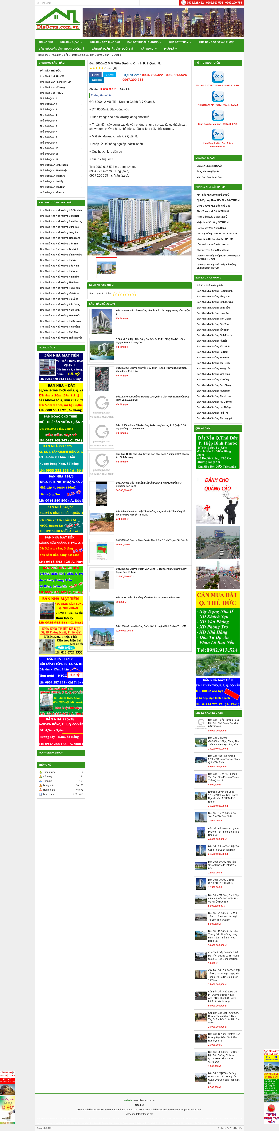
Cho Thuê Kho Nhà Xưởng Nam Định (60, 310)
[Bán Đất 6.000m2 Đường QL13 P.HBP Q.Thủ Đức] (201, 889)
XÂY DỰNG (147, 49)
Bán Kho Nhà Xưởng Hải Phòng (214, 407)
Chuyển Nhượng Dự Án (209, 166)
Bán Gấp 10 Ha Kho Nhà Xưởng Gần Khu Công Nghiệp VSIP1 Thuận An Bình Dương (152, 456)
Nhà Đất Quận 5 (48, 120)
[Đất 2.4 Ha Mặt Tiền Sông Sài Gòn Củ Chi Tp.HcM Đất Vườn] (102, 608)
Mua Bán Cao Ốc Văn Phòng (216, 42)
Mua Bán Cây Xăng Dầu (105, 42)
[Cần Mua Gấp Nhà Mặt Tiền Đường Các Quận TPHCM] (7, 1083)
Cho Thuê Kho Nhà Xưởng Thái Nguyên (61, 337)
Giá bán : (94, 89)
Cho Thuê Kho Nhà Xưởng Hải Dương (60, 321)
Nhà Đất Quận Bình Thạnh (54, 165)
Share (96, 75)
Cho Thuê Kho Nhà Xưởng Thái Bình (59, 282)
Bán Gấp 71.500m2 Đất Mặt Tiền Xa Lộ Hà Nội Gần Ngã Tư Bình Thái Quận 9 (222, 916)
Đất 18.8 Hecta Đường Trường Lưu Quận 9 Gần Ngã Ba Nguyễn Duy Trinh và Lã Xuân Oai (152, 398)
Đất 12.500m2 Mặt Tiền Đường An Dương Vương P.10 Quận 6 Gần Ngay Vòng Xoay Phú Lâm (151, 427)
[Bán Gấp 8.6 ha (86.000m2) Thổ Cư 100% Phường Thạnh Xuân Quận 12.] (201, 783)
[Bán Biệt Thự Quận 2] (61, 428)
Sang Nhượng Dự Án (208, 171)
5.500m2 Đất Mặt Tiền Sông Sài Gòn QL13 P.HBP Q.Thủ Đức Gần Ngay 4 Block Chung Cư (150, 341)
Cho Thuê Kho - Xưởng (52, 87)
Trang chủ (46, 42)
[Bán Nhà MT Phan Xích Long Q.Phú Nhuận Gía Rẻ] (61, 610)
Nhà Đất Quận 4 (48, 115)
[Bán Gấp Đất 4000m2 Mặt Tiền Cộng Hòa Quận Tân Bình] (201, 855)
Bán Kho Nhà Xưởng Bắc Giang (214, 385)
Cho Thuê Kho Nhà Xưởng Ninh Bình (59, 276)
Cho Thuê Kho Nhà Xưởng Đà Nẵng (59, 299)
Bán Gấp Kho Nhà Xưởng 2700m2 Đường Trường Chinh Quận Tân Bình (224, 759)
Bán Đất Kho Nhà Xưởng (143, 42)
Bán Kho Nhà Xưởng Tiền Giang (214, 318)
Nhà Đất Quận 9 (48, 142)
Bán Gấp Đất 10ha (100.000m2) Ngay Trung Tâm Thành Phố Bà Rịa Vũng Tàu (223, 741)
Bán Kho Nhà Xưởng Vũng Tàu (213, 307)
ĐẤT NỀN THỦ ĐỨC (50, 70)
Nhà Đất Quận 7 (48, 131)
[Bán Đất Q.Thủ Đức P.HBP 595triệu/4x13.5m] (218, 451)
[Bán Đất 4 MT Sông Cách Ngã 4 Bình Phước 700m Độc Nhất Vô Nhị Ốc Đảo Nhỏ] (201, 904)
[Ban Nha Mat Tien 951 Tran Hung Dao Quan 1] (61, 367)
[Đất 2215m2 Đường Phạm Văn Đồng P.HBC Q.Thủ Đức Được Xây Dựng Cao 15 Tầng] (102, 580)
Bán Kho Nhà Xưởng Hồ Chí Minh (214, 291)
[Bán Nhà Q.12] (61, 458)
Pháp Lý (169, 49)
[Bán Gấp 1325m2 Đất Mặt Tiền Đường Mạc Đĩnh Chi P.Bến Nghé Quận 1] (201, 1043)
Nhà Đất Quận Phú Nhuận (53, 170)
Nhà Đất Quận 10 (49, 148)
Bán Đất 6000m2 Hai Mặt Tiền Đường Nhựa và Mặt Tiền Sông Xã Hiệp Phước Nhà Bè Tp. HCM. (150, 513)
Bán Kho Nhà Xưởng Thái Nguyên (215, 418)
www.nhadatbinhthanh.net (139, 1114)
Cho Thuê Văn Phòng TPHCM (55, 82)
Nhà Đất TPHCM (179, 42)
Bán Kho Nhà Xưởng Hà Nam (212, 352)
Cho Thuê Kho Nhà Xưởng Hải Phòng (60, 326)
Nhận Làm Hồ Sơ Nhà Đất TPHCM (215, 239)
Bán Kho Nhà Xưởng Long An (213, 313)
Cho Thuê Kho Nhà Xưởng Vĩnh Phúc (60, 293)
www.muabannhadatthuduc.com (121, 1109)
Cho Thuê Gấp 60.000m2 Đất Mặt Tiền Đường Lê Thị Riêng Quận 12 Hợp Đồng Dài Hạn (223, 955)
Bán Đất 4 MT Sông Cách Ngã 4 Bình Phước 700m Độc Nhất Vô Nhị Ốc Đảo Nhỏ (223, 898)
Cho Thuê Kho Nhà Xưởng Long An (59, 232)
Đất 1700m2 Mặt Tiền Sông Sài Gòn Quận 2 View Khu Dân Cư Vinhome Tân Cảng (148, 484)
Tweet (110, 75)
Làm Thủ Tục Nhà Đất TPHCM (213, 244)
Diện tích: (125, 89)
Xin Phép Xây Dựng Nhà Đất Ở (213, 195)
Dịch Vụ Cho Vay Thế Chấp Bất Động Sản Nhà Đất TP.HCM (216, 266)
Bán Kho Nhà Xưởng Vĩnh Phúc (213, 374)
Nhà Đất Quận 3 (48, 109)
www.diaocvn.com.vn (144, 1100)
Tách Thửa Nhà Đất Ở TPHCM (213, 211)
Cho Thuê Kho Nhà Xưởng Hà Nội (58, 260)
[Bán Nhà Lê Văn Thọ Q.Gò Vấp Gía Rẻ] (218, 692)
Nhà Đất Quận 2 (48, 104)
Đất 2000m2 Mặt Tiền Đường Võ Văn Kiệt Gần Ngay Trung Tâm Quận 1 (153, 312)
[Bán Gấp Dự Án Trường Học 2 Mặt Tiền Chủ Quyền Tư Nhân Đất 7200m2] (201, 729)
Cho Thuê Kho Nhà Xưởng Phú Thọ (59, 332)
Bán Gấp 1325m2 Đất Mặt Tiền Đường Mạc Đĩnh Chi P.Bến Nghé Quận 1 (224, 1037)
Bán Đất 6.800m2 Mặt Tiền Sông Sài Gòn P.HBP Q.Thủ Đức (222, 865)
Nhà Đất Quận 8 (48, 137)
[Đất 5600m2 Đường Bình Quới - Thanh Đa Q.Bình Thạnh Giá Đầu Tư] (102, 551)
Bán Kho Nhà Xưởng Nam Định (213, 390)
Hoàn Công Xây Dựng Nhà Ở (212, 217)
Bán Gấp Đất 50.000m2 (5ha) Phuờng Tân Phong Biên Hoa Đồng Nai (223, 831)
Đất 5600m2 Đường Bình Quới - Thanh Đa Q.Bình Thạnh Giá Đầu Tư (152, 540)
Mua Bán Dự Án (70, 42)
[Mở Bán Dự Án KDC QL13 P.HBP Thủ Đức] (218, 575)
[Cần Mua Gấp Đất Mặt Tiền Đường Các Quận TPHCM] (271, 1060)
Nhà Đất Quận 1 (48, 98)
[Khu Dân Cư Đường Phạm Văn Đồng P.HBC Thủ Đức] (218, 542)
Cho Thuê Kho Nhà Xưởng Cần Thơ (59, 243)
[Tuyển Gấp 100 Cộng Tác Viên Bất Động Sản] (271, 1113)
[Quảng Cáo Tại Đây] (7, 1110)
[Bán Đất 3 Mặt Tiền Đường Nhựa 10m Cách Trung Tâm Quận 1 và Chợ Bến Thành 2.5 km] (201, 1082)
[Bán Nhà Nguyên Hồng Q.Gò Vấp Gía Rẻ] (61, 731)
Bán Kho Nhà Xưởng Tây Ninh (213, 329)
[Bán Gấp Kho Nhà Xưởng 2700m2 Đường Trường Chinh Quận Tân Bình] (201, 765)
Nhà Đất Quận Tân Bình (52, 187)
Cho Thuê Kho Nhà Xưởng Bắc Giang (60, 304)
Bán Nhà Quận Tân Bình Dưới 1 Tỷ (112, 49)
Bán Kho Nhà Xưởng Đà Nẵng (213, 379)
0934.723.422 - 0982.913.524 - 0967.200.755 (214, 2)
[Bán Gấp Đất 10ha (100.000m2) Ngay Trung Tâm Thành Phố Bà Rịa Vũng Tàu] (201, 747)
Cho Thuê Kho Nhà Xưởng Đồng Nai (59, 216)
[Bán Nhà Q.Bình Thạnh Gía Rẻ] (61, 671)
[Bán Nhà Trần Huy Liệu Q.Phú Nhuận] (61, 580)
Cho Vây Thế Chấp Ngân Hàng (213, 250)
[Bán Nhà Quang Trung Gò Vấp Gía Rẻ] (61, 701)
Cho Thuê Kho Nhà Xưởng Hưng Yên (60, 288)
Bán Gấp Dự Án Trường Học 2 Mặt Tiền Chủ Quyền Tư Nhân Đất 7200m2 (224, 723)
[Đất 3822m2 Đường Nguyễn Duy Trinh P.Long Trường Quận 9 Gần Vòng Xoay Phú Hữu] (102, 379)
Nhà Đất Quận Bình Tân (52, 192)
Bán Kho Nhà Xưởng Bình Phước (215, 335)
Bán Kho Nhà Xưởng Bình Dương (215, 302)
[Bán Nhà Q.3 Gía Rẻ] (61, 519)
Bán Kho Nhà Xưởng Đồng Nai (213, 296)
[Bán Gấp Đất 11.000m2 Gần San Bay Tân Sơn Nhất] (201, 822)
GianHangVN (236, 1128)
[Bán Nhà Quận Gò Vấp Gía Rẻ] (61, 640)
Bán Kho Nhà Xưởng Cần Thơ (213, 324)
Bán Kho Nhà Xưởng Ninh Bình (213, 357)
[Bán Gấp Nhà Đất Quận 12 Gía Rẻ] (61, 397)
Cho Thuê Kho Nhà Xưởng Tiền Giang (60, 238)
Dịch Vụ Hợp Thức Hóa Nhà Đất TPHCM (218, 200)
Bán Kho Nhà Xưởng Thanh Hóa (214, 396)
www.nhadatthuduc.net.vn (90, 1109)
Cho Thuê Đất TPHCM (51, 93)
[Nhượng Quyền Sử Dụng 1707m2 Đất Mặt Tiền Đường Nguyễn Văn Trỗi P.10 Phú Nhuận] (201, 801)
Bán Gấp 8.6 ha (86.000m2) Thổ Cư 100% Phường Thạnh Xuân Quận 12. (223, 777)
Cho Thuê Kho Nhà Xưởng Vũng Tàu (59, 227)
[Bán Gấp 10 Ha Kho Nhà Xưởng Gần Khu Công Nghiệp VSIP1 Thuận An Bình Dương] (102, 465)
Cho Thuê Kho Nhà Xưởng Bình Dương (61, 221)
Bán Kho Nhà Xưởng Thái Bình (213, 363)
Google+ (139, 1105)
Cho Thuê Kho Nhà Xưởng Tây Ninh (59, 249)
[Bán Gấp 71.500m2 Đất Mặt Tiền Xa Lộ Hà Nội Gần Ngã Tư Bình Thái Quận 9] (201, 922)
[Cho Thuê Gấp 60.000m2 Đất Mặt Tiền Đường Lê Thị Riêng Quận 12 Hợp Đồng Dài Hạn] (201, 961)
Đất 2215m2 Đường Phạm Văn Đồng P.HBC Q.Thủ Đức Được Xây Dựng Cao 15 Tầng (151, 570)
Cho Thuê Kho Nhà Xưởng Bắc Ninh (59, 265)
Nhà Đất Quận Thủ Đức (52, 176)
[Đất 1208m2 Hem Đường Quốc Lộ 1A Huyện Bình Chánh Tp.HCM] (102, 637)
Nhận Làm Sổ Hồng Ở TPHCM (213, 222)
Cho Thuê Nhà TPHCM (52, 76)
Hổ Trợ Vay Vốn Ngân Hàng (211, 228)
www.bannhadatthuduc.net (153, 1109)
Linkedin (98, 80)
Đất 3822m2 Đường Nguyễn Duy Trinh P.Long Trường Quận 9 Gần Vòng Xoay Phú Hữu (151, 370)
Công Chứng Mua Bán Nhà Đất (213, 206)
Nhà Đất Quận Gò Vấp (51, 181)
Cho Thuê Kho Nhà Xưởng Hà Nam (59, 271)
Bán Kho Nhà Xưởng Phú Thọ (212, 413)
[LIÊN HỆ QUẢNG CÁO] (218, 497)
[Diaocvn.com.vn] (58, 29)
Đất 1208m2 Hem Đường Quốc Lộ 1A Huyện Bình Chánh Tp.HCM (151, 626)
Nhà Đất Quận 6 (48, 126)
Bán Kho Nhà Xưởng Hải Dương (214, 402)
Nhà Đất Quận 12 (49, 159)
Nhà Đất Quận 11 (49, 153)
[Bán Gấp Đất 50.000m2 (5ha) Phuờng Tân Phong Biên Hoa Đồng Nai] (201, 837)
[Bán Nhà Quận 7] (61, 488)
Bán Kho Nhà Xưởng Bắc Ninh (213, 346)
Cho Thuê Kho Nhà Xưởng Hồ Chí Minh (61, 210)
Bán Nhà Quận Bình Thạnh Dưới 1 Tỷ (61, 49)
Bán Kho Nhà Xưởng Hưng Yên (213, 368)
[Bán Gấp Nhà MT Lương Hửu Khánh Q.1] (61, 549)
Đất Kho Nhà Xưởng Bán (210, 285)
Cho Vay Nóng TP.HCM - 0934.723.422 (217, 233)
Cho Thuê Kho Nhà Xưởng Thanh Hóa (60, 315)
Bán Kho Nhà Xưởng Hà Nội (212, 340)
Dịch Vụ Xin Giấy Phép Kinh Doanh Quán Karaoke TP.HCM (218, 257)
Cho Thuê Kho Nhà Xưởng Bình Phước (61, 254)
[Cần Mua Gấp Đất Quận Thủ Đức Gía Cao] (218, 633)
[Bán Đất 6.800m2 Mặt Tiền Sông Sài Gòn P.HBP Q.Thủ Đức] (201, 871)
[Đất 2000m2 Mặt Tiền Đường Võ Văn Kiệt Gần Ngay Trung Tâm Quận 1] (102, 321)
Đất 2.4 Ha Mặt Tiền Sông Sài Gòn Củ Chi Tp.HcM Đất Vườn (148, 597)
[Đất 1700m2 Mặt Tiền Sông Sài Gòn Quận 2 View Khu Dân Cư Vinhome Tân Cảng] (102, 493)
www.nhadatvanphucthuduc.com (184, 1109)
